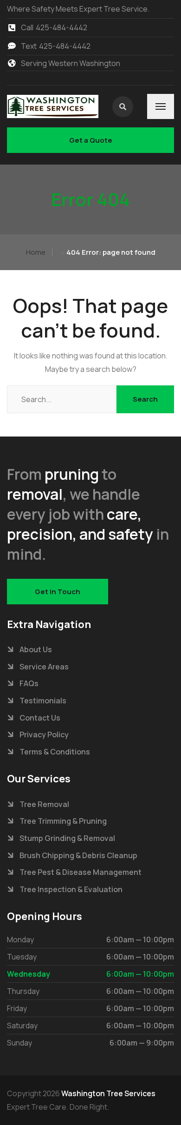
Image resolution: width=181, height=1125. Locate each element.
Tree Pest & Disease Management (80, 872)
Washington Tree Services (108, 1093)
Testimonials (42, 700)
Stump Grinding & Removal (67, 838)
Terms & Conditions (54, 752)
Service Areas (44, 667)
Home (35, 252)
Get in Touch (57, 591)
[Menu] (160, 106)
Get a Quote (90, 140)
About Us (35, 649)
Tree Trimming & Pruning (63, 821)
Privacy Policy (44, 734)
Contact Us (39, 718)
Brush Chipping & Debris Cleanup (78, 855)
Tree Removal (44, 804)
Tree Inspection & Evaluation (71, 889)
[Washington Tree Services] (52, 106)
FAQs (29, 683)
